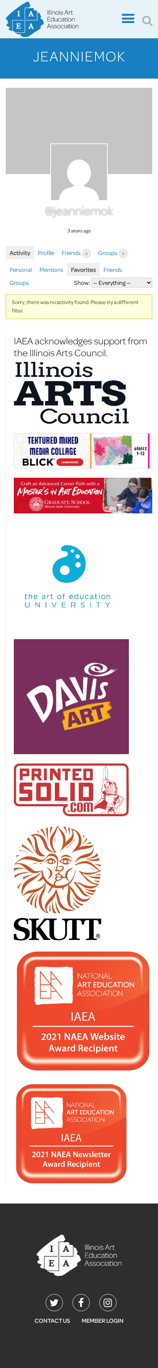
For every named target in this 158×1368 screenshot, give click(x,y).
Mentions (51, 269)
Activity (20, 252)
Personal (21, 269)
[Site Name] (62, 20)
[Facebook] (81, 1303)
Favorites (83, 269)
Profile (46, 252)
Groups (111, 252)
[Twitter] (54, 1303)
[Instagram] (108, 1303)
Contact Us (52, 1320)
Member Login (102, 1320)
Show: (82, 282)
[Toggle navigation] (128, 20)
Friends (75, 252)
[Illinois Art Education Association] (79, 1254)
